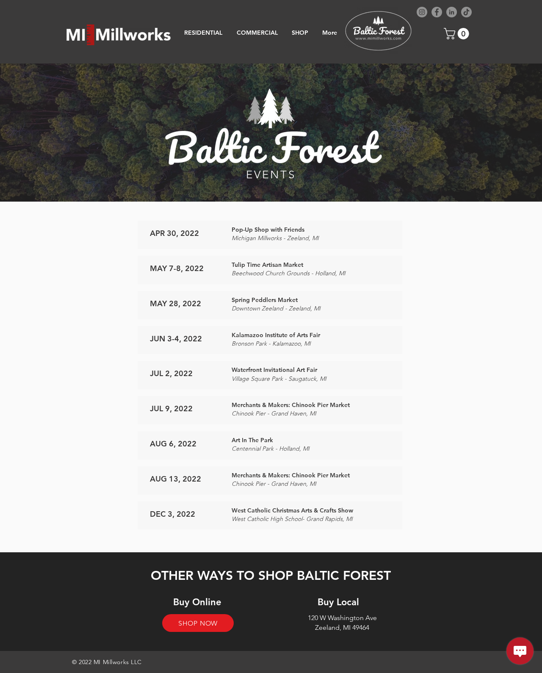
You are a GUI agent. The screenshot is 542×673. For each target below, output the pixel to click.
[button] (458, 33)
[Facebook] (436, 12)
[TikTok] (466, 12)
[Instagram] (422, 12)
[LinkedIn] (451, 12)
